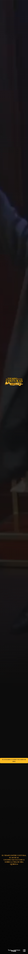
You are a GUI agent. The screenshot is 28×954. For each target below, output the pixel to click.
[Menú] (24, 950)
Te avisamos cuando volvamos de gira (14, 760)
